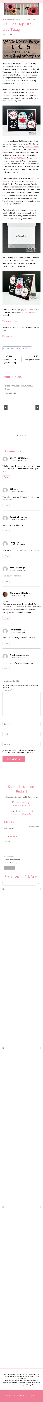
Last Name (7, 849)
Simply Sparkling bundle (11, 348)
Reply (6, 477)
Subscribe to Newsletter (13, 859)
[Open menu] (21, 1)
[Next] (37, 407)
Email (6, 734)
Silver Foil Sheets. (32, 146)
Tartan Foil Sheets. (18, 158)
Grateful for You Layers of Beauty (9, 359)
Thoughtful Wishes (32, 358)
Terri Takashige (17, 567)
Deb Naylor (29, 312)
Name (6, 724)
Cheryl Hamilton (18, 458)
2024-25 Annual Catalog (12, 19)
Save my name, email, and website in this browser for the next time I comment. (20, 751)
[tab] (17, 435)
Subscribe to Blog (11, 863)
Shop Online (27, 814)
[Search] (38, 883)
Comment (7, 690)
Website (6, 744)
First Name (7, 841)
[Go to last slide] (6, 407)
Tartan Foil (27, 348)
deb (12, 489)
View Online (15, 814)
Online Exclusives (29, 19)
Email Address (9, 829)
